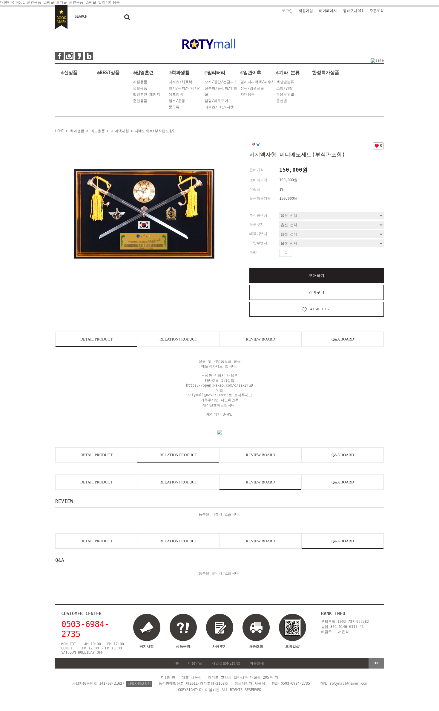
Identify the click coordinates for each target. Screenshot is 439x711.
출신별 (281, 101)
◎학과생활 (179, 72)
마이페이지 (328, 11)
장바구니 (316, 292)
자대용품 (247, 94)
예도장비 (176, 94)
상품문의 (183, 646)
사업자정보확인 (139, 684)
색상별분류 (285, 82)
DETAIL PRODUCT (96, 339)
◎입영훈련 (143, 72)
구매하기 (316, 275)
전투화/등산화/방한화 (221, 91)
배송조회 (256, 646)
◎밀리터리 (215, 72)
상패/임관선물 (252, 88)
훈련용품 (140, 101)
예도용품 (97, 131)
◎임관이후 (250, 72)
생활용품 (140, 88)
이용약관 (195, 663)
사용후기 (219, 646)
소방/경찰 (284, 88)
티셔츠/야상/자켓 (219, 107)
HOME (59, 131)
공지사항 (146, 646)
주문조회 (376, 11)
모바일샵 (292, 646)
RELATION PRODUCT (178, 339)
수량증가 (297, 253)
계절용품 (140, 82)
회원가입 (306, 11)
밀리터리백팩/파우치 (257, 82)
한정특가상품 (325, 72)
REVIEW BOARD (260, 339)
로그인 (287, 11)
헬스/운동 (177, 101)
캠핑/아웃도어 (216, 101)
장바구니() (353, 11)
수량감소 (307, 253)
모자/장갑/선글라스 (221, 82)
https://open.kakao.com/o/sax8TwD (219, 385)
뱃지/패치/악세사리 (185, 88)
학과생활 (77, 131)
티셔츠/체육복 (180, 82)
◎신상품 (69, 72)
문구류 (174, 107)
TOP (376, 663)
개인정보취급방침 (226, 663)
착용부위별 (285, 94)
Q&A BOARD (342, 339)
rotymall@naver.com (206, 395)
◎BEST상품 (108, 72)
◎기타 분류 (288, 72)
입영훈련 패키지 (146, 94)
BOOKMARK (61, 17)
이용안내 (257, 663)
